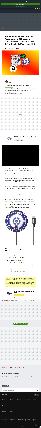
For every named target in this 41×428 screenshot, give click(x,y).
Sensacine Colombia (19, 421)
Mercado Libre (5, 28)
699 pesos (20, 260)
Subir (36, 394)
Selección (15, 300)
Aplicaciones (30, 378)
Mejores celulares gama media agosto (16, 362)
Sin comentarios (10, 48)
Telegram (15, 367)
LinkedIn (21, 367)
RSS (17, 367)
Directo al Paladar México (27, 420)
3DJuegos (11, 399)
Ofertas (20, 300)
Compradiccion (5, 412)
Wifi (31, 28)
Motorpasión (34, 399)
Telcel (29, 382)
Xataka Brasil (4, 421)
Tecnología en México (19, 380)
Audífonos (28, 28)
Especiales (4, 378)
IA (19, 28)
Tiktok (24, 367)
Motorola (11, 28)
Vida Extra (11, 401)
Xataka (3, 399)
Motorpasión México (34, 420)
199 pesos (24, 262)
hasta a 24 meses (18, 206)
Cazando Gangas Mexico (32, 376)
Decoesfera (4, 411)
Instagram (13, 367)
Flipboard (18, 48)
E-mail (19, 48)
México (3, 382)
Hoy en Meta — (18, 294)
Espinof (18, 401)
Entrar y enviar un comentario (21, 323)
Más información (6, 426)
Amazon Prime (31, 202)
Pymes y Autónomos (12, 412)
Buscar (37, 390)
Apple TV (39, 28)
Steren (13, 168)
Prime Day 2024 (5, 380)
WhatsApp (16, 28)
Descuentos (25, 300)
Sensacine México (20, 419)
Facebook (14, 48)
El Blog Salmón (12, 409)
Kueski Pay (10, 207)
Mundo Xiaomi (4, 405)
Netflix (35, 28)
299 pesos (26, 269)
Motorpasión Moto (35, 401)
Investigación (4, 376)
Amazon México (32, 300)
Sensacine (19, 399)
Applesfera (4, 402)
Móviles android (31, 380)
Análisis (16, 376)
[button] (11, 81)
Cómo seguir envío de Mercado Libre (30, 362)
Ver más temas (5, 385)
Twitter (16, 48)
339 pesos (20, 93)
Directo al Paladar (27, 399)
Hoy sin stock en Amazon (18, 140)
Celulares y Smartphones (19, 378)
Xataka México (4, 419)
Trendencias (4, 409)
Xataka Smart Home (5, 404)
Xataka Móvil (4, 401)
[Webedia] (5, 394)
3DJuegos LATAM (12, 419)
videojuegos (17, 382)
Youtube (11, 367)
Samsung (23, 28)
